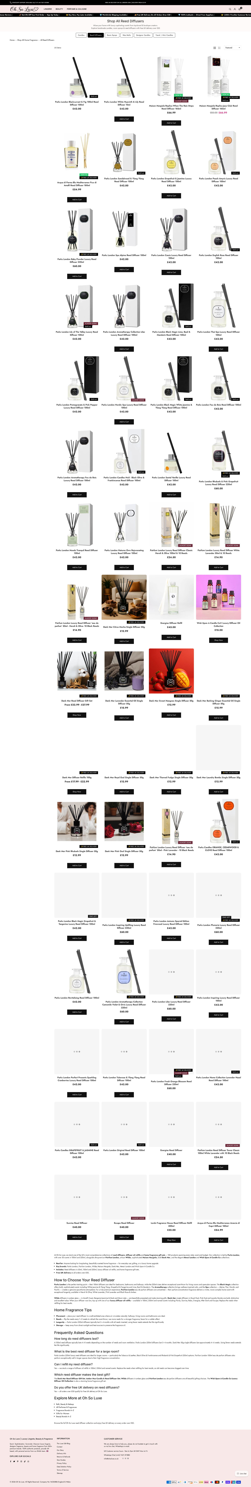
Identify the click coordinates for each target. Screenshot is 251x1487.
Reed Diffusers (96, 35)
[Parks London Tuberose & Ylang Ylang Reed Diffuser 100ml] (124, 1051)
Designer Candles (143, 35)
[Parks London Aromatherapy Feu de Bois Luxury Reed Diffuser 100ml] (76, 451)
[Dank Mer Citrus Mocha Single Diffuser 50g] (124, 597)
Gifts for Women (62, 1413)
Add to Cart (124, 119)
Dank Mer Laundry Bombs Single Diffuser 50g (218, 777)
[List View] (219, 47)
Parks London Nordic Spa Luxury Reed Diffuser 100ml (124, 406)
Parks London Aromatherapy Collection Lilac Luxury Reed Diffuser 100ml (124, 333)
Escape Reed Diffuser (124, 1223)
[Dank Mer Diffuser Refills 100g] (76, 747)
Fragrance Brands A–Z (65, 1410)
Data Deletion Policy (64, 1466)
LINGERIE (48, 9)
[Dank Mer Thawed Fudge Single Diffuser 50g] (171, 747)
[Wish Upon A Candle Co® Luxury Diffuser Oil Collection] (218, 597)
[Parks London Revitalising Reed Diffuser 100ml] (76, 971)
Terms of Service (63, 1470)
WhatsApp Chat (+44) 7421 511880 (117, 1455)
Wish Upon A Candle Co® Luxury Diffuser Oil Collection (218, 624)
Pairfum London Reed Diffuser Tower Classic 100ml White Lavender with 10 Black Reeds (218, 1152)
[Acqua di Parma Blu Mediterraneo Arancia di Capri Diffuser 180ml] (218, 1197)
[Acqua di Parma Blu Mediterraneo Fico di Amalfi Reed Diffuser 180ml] (76, 152)
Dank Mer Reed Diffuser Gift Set (76, 700)
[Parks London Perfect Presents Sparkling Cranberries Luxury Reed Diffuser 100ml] (76, 1051)
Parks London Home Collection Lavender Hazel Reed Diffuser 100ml (218, 1079)
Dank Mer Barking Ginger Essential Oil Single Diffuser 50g (218, 702)
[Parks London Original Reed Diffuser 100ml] (124, 1124)
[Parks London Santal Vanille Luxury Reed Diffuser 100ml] (171, 451)
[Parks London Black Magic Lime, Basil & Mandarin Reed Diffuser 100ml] (171, 306)
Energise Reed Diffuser (171, 1150)
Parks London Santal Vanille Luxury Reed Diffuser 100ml (171, 479)
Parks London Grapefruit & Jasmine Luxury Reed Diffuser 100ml (171, 180)
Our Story (60, 1450)
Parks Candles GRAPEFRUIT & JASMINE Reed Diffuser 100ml (77, 1152)
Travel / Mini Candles (164, 35)
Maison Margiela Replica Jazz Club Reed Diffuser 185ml (218, 107)
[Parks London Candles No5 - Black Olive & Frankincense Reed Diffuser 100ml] (124, 451)
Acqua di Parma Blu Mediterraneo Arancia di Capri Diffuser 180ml (218, 1224)
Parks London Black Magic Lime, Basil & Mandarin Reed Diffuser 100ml (171, 333)
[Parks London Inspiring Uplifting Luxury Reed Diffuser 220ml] (124, 895)
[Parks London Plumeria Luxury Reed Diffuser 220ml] (218, 895)
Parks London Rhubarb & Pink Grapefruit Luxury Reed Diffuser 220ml (218, 483)
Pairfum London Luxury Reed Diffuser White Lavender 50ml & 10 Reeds (218, 552)
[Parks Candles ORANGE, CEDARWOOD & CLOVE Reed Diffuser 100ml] (218, 821)
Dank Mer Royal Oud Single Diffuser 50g (124, 777)
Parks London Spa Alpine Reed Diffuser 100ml (124, 255)
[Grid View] (215, 47)
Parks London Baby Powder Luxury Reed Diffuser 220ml (77, 261)
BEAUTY (59, 9)
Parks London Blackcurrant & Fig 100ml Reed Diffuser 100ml (77, 103)
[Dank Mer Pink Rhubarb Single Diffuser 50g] (76, 821)
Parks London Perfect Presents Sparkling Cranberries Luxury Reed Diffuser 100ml (76, 1079)
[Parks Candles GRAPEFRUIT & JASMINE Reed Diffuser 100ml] (76, 1124)
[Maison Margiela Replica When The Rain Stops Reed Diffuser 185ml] (171, 75)
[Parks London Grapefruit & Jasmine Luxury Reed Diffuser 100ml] (171, 152)
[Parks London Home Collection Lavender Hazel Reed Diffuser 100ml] (218, 1051)
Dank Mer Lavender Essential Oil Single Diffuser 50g (124, 702)
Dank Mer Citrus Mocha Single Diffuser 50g (124, 626)
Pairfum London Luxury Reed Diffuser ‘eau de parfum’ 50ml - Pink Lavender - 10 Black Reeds (171, 849)
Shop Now (218, 640)
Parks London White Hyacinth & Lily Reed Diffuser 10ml (124, 103)
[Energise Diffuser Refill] (171, 597)
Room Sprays (112, 35)
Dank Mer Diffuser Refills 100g (77, 777)
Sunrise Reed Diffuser (77, 1223)
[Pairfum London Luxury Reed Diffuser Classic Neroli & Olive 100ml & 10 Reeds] (171, 524)
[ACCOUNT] (234, 9)
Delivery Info (61, 1453)
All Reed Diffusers (47, 40)
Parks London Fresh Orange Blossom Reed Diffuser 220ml (171, 1083)
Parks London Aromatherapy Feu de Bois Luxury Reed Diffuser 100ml (77, 479)
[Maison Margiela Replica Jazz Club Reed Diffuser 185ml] (218, 75)
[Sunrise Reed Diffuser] (76, 1197)
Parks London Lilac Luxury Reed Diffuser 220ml (171, 1003)
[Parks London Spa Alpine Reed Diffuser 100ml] (124, 229)
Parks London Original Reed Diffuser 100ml (124, 1150)
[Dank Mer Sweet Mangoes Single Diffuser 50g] (171, 671)
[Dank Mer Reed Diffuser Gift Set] (76, 671)
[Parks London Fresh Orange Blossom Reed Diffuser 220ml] (171, 1051)
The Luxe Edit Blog (63, 1443)
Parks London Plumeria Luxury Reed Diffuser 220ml (218, 926)
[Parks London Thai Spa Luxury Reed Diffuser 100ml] (218, 306)
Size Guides (61, 1460)
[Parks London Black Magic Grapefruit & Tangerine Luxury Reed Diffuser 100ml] (76, 895)
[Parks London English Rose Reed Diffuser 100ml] (218, 229)
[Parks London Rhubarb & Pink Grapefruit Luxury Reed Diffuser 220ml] (218, 451)
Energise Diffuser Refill (171, 623)
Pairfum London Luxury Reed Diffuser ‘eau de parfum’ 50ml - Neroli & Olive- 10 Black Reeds (77, 624)
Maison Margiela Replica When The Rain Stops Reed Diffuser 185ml (171, 107)
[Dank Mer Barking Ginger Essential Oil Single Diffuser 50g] (218, 671)
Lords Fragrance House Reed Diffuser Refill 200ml (171, 1224)
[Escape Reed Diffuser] (124, 1197)
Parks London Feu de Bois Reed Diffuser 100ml (218, 404)
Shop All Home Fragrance (27, 40)
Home (12, 40)
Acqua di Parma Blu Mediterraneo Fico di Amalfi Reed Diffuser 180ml (76, 184)
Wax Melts (127, 35)
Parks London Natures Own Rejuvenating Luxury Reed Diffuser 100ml (124, 552)
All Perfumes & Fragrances (66, 1407)
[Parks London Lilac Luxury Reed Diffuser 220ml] (171, 971)
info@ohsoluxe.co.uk (111, 1459)
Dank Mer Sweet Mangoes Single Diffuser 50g (171, 700)
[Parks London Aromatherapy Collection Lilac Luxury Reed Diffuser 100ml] (124, 306)
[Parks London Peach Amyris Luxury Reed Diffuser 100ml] (218, 152)
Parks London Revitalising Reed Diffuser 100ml (77, 997)
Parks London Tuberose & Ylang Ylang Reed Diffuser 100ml (124, 1079)
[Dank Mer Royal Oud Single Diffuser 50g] (124, 747)
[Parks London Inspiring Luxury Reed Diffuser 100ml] (218, 971)
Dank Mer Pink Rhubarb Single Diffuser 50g (77, 851)
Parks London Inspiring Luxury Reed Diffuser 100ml (218, 999)
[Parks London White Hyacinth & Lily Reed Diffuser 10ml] (124, 75)
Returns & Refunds (63, 1456)
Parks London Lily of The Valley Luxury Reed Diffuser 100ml (77, 333)
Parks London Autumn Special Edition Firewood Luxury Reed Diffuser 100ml (171, 923)
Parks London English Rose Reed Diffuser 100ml (218, 257)
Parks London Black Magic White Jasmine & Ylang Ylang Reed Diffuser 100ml (171, 406)
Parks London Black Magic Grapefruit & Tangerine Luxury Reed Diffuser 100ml (77, 923)
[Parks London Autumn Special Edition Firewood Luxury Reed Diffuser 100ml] (171, 895)
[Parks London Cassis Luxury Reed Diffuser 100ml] (171, 229)
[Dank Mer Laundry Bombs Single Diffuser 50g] (218, 747)
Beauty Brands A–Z (63, 1416)
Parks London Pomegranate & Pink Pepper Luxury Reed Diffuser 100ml (76, 406)
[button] (239, 9)
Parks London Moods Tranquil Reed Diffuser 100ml (77, 552)
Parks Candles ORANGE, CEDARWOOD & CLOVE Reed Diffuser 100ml (218, 849)
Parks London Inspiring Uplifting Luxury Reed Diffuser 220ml (124, 926)
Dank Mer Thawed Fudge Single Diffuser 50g (171, 777)
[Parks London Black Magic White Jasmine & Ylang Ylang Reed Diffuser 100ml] (171, 378)
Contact (59, 1447)
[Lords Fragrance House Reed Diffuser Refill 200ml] (171, 1197)
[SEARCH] (230, 9)
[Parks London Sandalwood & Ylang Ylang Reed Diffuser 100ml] (124, 152)
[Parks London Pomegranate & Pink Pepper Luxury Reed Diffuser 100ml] (76, 378)
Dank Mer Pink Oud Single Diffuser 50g (124, 851)
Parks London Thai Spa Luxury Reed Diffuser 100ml (218, 333)
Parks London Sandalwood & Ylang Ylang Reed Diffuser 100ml (124, 180)
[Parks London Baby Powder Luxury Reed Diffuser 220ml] (76, 229)
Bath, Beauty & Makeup (65, 1404)
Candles (81, 35)
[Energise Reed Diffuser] (171, 1124)
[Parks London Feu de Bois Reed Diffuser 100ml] (218, 378)
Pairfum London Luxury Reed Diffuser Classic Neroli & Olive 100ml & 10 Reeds (171, 552)
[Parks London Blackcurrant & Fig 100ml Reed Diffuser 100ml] (76, 75)
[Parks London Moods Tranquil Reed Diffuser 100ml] (76, 524)
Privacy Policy (62, 1463)
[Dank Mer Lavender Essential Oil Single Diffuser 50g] (124, 671)
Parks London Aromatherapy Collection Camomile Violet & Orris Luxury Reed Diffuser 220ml (124, 1004)
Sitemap (59, 1473)
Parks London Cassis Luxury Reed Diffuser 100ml (171, 257)
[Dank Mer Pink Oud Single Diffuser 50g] (124, 821)
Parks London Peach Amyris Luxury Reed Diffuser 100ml (218, 180)
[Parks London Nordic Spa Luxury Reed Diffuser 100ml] (124, 378)
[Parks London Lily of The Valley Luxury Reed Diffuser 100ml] (76, 306)
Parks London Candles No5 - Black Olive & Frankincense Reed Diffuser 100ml (124, 479)
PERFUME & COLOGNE (77, 9)
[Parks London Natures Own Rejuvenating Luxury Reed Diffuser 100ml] (124, 524)
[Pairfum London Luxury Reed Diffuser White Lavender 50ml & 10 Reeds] (218, 524)
